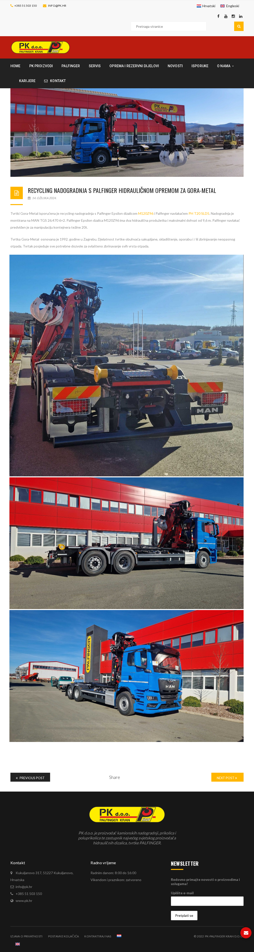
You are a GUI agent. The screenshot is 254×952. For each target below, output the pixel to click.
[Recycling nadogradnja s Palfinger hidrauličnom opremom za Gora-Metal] (127, 132)
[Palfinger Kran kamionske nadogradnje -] (40, 47)
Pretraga (239, 26)
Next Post (226, 778)
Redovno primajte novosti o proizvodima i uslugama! (205, 881)
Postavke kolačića (63, 936)
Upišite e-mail (182, 893)
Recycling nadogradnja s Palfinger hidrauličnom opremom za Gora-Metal (122, 190)
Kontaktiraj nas (97, 936)
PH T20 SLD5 (199, 213)
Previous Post (32, 778)
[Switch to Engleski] (17, 944)
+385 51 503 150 (25, 5)
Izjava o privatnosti (26, 936)
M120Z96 (145, 213)
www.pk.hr (24, 900)
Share (114, 777)
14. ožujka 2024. (44, 198)
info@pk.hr (57, 5)
